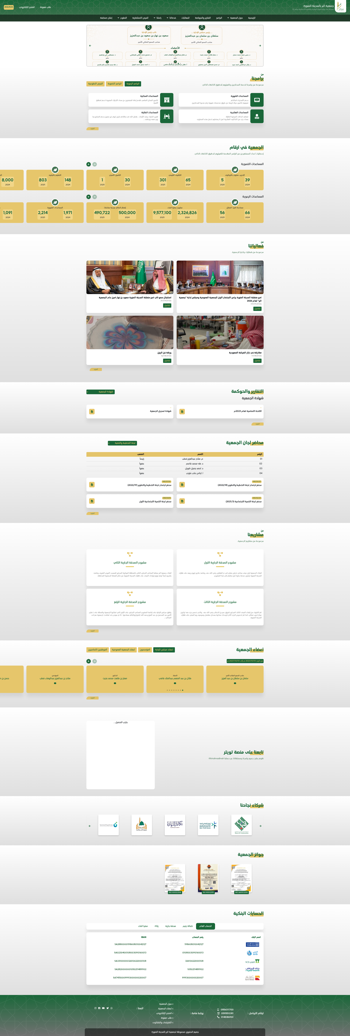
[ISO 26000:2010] (241, 878)
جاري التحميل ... (121, 722)
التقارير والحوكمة (203, 18)
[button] (260, 46)
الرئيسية (251, 18)
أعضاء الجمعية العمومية (123, 650)
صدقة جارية (170, 926)
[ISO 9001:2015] (208, 878)
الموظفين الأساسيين (97, 650)
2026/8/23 (9, 7)
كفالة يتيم (188, 926)
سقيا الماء (143, 926)
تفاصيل (257, 309)
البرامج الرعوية (132, 84)
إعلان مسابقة (106, 18)
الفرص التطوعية (95, 84)
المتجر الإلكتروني (27, 7)
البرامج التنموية (115, 84)
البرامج (219, 18)
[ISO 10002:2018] (175, 878)
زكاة (156, 926)
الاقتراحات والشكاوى (162, 1023)
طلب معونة (45, 7)
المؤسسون (145, 650)
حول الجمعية (165, 1004)
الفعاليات (185, 18)
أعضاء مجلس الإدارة (164, 650)
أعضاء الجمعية (165, 1009)
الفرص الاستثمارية (140, 18)
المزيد (92, 129)
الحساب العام (205, 926)
